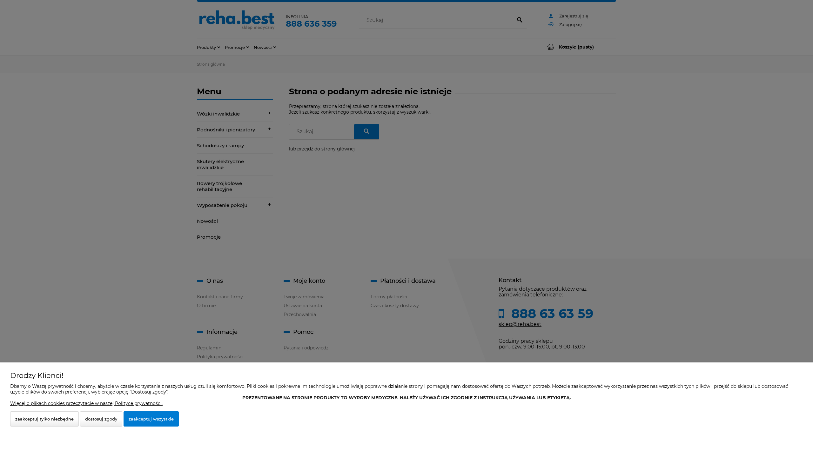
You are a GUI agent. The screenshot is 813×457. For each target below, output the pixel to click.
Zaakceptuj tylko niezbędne (44, 418)
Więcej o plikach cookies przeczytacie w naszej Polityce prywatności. (86, 403)
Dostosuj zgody (101, 418)
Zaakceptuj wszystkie (151, 418)
